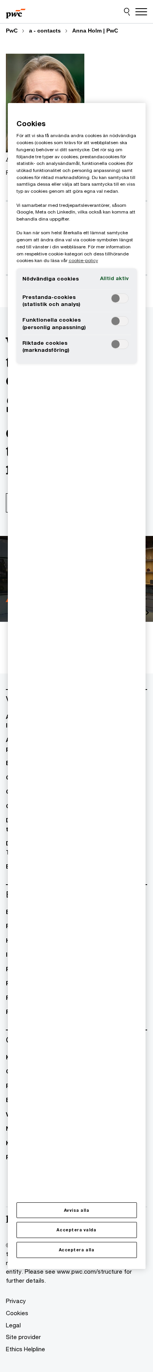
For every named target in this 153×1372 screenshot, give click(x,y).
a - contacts (45, 30)
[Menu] (141, 11)
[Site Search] (127, 12)
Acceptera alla (76, 1249)
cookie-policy (83, 260)
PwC (12, 30)
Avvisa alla (76, 1210)
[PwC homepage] (16, 11)
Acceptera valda (76, 1229)
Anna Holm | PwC (95, 30)
